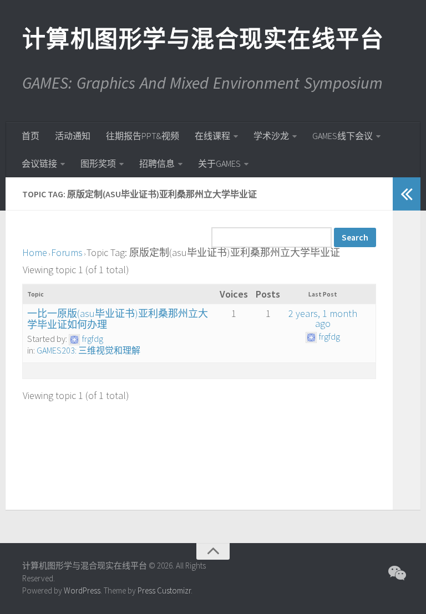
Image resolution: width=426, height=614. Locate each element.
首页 (30, 135)
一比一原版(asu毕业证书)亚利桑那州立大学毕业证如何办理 (117, 319)
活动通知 (72, 135)
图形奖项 (98, 163)
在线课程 (212, 135)
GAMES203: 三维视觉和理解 (88, 350)
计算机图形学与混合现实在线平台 (202, 38)
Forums (67, 252)
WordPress (82, 590)
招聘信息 (157, 163)
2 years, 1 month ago (322, 318)
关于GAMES (219, 163)
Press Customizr (164, 590)
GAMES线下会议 (342, 135)
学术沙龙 (271, 135)
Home (34, 252)
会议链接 (39, 163)
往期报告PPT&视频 (142, 135)
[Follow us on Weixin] (396, 573)
